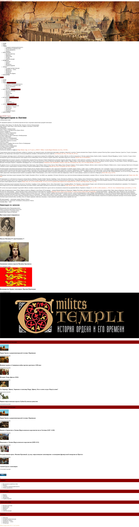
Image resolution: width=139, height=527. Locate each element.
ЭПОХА (5, 67)
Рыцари (8, 57)
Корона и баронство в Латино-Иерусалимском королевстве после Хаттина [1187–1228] (27, 430)
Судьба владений (10, 65)
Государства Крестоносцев (12, 68)
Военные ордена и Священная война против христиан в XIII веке (20, 365)
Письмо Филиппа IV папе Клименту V (12, 239)
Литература (9, 70)
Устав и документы (10, 50)
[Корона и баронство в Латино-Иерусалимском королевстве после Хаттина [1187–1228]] (4, 427)
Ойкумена (8, 72)
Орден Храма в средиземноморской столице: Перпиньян (18, 353)
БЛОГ (4, 44)
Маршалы (8, 55)
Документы (8, 64)
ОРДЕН (5, 46)
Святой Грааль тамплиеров (8, 466)
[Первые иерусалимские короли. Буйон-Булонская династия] (4, 398)
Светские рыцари (10, 59)
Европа (7, 63)
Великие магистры (10, 53)
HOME (4, 43)
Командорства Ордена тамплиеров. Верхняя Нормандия (18, 289)
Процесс (8, 51)
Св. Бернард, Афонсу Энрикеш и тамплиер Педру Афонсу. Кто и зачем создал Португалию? (29, 389)
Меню (2, 77)
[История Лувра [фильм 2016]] (4, 374)
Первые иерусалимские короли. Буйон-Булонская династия (19, 401)
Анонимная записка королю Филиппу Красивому (16, 264)
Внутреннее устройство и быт (13, 48)
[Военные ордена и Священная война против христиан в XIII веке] (4, 362)
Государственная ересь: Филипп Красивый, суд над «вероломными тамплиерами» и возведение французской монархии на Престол (41, 454)
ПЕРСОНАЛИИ (7, 52)
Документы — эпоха (11, 69)
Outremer (8, 61)
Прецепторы (9, 56)
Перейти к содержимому (6, 0)
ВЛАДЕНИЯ (6, 60)
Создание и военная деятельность (14, 47)
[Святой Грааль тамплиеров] (4, 463)
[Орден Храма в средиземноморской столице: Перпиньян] (4, 350)
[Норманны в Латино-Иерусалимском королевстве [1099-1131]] (4, 439)
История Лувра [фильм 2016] (9, 377)
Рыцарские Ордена (10, 73)
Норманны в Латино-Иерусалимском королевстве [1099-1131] (19, 442)
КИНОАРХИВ (6, 74)
